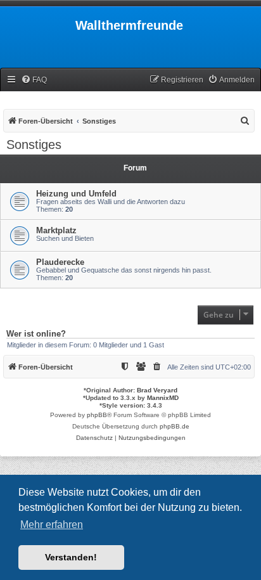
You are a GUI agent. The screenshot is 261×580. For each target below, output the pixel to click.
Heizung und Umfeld (76, 193)
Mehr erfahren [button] (51, 524)
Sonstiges (33, 144)
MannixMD (163, 397)
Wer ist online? (36, 334)
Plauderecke (60, 262)
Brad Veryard (157, 390)
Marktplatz (56, 230)
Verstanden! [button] (71, 557)
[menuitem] (34, 80)
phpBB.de (174, 426)
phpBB (97, 414)
